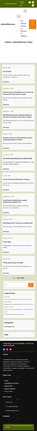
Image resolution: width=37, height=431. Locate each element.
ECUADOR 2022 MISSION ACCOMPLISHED (17, 158)
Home (6, 380)
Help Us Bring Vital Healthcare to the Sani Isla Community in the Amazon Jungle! (18, 93)
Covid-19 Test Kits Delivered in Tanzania (16, 179)
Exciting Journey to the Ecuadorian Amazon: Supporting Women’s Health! (18, 138)
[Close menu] (19, 16)
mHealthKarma (8, 24)
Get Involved (7, 71)
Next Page (20, 278)
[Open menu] (25, 11)
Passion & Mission (9, 388)
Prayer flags (7, 242)
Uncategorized (9, 326)
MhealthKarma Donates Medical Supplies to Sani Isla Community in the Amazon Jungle (17, 116)
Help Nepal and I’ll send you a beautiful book (17, 223)
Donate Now (32, 23)
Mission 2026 (8, 386)
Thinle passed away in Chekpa (13, 262)
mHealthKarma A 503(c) (11, 383)
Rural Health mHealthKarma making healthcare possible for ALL (15, 201)
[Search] (30, 285)
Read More (6, 81)
